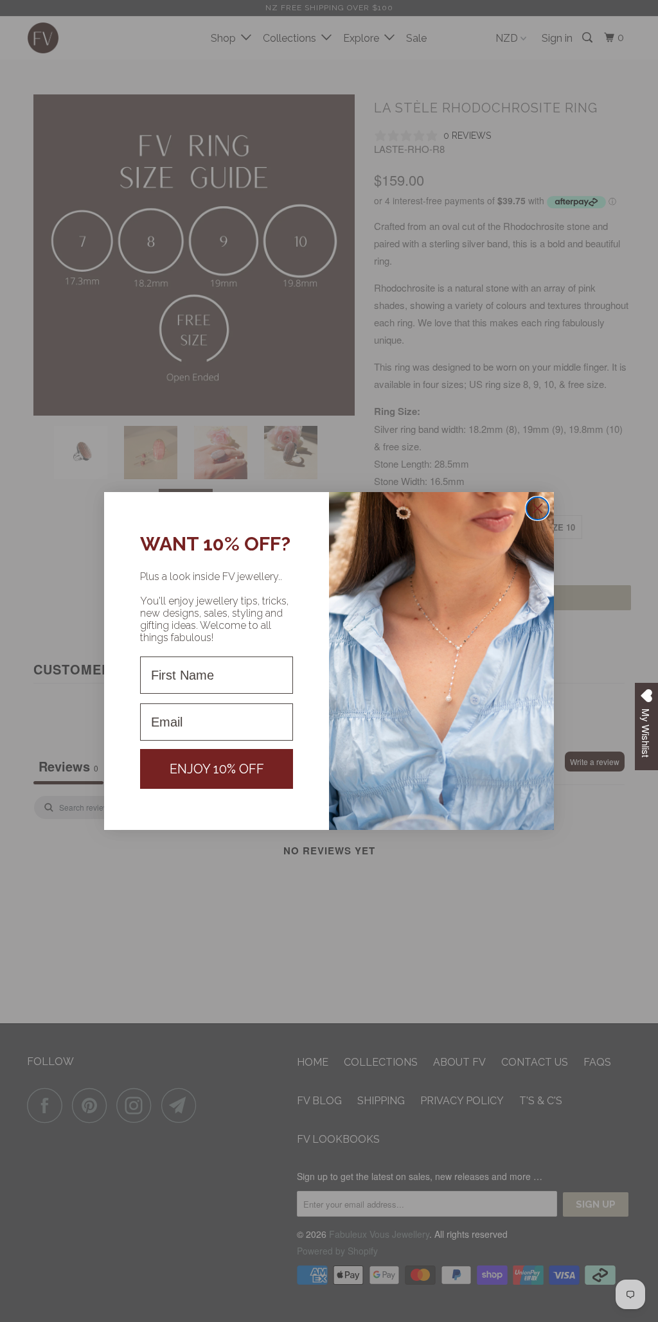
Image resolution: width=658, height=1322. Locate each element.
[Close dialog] (537, 508)
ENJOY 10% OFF (217, 769)
